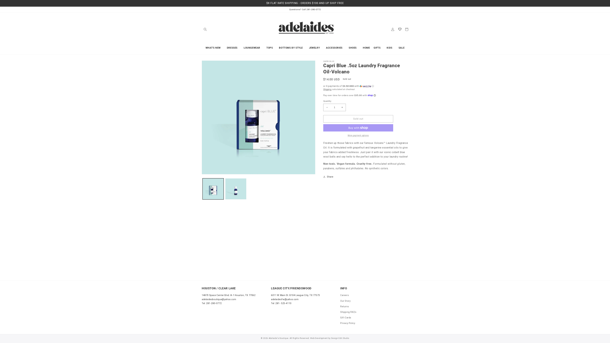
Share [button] (330, 176)
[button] (205, 29)
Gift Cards (345, 317)
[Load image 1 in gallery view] (213, 188)
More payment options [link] (358, 135)
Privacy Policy (347, 323)
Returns (344, 306)
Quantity (327, 101)
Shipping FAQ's (348, 312)
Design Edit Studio (340, 338)
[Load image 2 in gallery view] (235, 188)
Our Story (345, 301)
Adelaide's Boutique (278, 338)
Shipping (327, 89)
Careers (344, 295)
